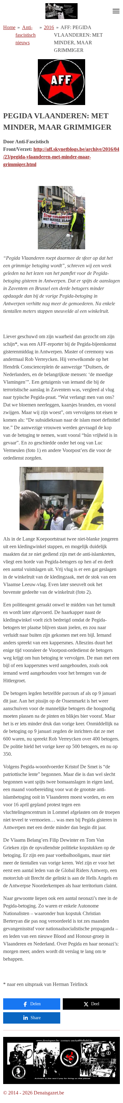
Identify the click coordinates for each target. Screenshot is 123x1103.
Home (9, 27)
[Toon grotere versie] (61, 1060)
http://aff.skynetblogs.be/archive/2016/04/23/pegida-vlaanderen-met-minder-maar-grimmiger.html (61, 156)
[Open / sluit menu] (116, 11)
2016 (49, 27)
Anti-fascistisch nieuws (25, 35)
